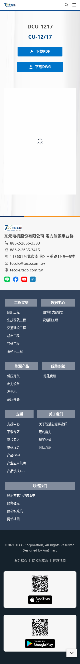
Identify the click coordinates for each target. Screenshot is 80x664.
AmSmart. (50, 550)
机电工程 (13, 336)
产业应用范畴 (16, 463)
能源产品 (22, 366)
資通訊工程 (50, 320)
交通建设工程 (16, 328)
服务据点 (13, 503)
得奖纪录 (45, 439)
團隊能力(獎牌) (53, 312)
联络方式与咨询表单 (21, 495)
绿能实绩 (58, 366)
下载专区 (13, 432)
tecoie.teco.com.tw (26, 270)
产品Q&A (13, 455)
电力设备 (13, 384)
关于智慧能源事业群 (53, 424)
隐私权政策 (15, 511)
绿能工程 (13, 312)
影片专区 (13, 439)
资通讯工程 (15, 351)
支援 (19, 414)
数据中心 (58, 302)
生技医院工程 (16, 320)
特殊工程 (13, 343)
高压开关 (13, 399)
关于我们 (56, 414)
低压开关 (13, 376)
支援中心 (13, 424)
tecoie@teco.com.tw (27, 263)
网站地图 (13, 519)
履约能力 (45, 432)
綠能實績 (50, 376)
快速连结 (13, 447)
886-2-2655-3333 (25, 243)
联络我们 (40, 485)
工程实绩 (21, 302)
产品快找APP (16, 471)
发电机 (11, 391)
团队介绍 (45, 447)
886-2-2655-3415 (25, 249)
